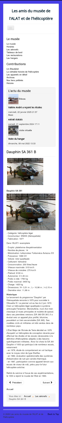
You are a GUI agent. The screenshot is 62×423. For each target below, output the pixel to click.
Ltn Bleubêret (13, 68)
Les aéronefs (12, 49)
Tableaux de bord (14, 52)
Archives (11, 77)
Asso (10, 114)
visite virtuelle (25, 130)
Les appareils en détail (17, 74)
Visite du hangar (16, 138)
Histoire (10, 83)
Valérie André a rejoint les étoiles (25, 107)
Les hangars (12, 58)
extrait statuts (15, 119)
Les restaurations (14, 55)
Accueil (10, 389)
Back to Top (53, 414)
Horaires (10, 46)
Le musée (11, 43)
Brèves (22, 98)
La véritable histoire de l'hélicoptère (23, 71)
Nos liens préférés (15, 80)
